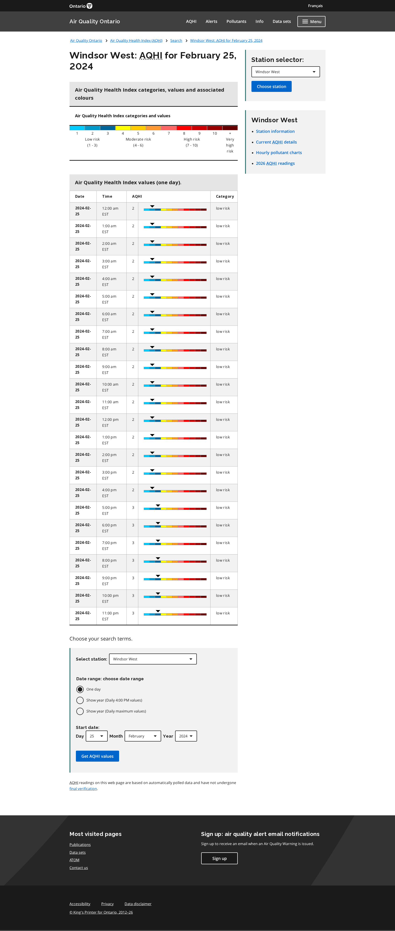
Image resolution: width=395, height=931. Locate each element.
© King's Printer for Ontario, (101, 912)
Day (80, 736)
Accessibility (79, 903)
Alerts (211, 21)
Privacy (107, 903)
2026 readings (275, 163)
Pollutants (236, 21)
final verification (83, 788)
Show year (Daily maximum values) (116, 711)
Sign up (219, 858)
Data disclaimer (138, 903)
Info (260, 21)
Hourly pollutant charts (279, 152)
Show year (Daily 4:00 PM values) (114, 700)
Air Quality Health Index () (136, 40)
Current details (276, 142)
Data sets (282, 21)
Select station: (91, 659)
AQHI (191, 21)
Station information (275, 131)
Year (168, 736)
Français (315, 5)
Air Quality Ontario (94, 21)
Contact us (78, 867)
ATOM (74, 859)
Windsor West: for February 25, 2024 (226, 40)
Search (176, 40)
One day (93, 689)
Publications (80, 844)
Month (116, 736)
